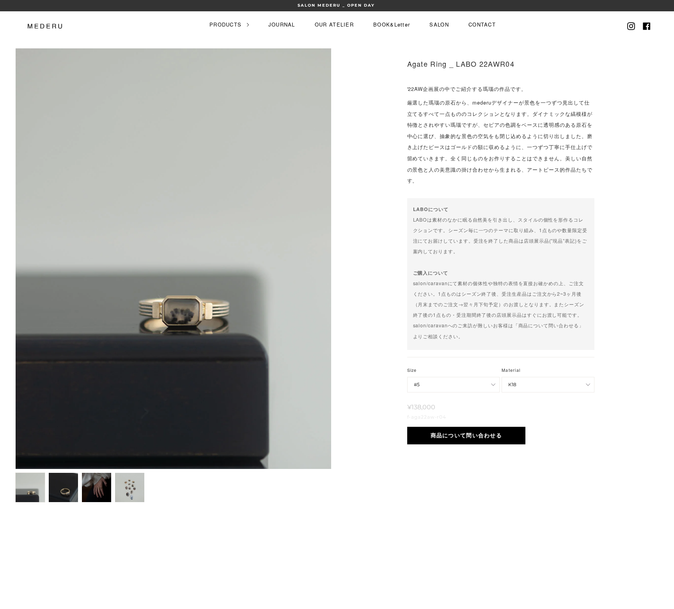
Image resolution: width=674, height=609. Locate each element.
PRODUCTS (226, 24)
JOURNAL (281, 24)
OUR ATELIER (334, 24)
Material (511, 370)
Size (412, 370)
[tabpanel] (173, 258)
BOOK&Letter (391, 24)
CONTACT (482, 24)
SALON (439, 24)
